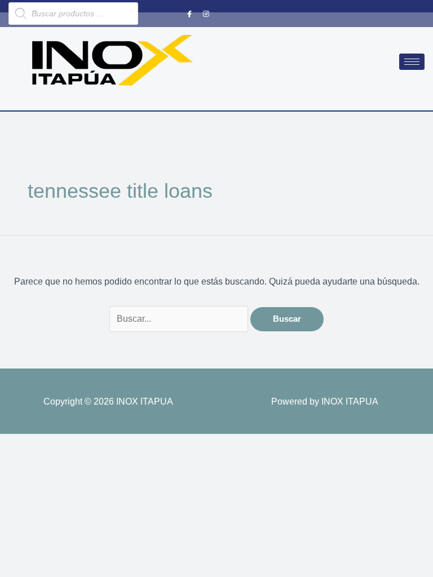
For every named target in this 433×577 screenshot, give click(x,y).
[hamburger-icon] (412, 62)
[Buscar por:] (180, 318)
